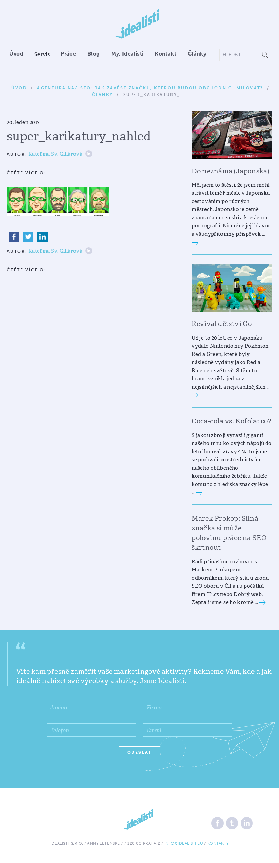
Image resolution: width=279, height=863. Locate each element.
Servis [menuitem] (42, 54)
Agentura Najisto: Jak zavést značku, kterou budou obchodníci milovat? (150, 87)
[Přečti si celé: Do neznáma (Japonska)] (195, 242)
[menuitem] (19, 54)
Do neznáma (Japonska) (230, 171)
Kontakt (165, 53)
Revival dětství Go (222, 323)
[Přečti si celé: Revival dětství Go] (195, 395)
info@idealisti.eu (183, 843)
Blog (93, 53)
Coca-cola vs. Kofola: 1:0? (232, 421)
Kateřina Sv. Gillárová (55, 154)
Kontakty (218, 843)
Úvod (16, 53)
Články (197, 53)
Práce (68, 53)
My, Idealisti (127, 53)
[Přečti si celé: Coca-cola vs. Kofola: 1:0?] (199, 492)
